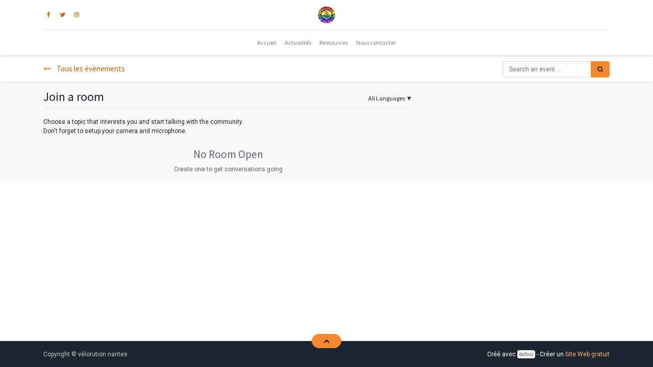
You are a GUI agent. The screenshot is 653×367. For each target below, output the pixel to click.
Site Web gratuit (587, 354)
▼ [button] (390, 98)
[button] (326, 341)
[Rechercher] (600, 69)
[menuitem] (267, 42)
